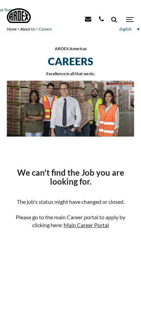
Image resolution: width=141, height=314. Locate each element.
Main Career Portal (86, 225)
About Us (27, 29)
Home (12, 29)
